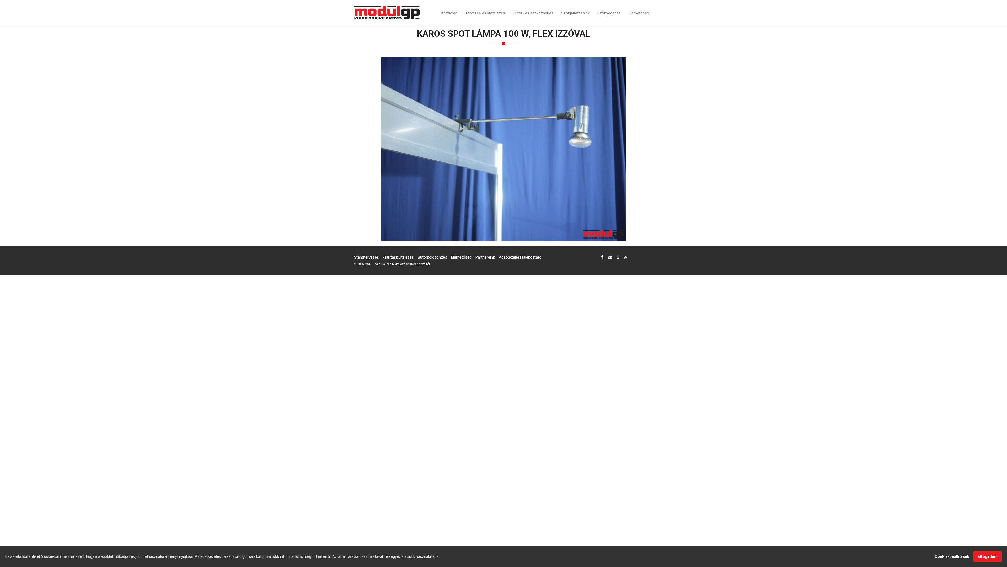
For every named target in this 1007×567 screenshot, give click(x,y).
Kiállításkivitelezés (398, 257)
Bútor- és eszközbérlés (533, 13)
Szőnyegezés (609, 13)
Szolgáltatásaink (575, 13)
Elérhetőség (639, 13)
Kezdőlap (449, 13)
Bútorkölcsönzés (432, 257)
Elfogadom (988, 556)
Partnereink (485, 257)
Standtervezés (366, 257)
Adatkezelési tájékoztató (520, 257)
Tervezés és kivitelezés (485, 13)
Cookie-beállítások (952, 556)
